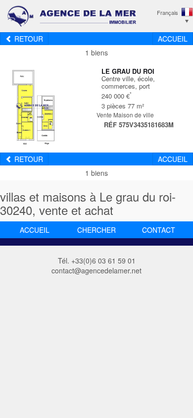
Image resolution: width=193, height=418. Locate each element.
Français (167, 12)
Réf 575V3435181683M (139, 124)
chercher (96, 230)
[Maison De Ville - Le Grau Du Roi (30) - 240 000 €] (32, 105)
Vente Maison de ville (125, 114)
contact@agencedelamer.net (96, 270)
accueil (34, 230)
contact (158, 230)
